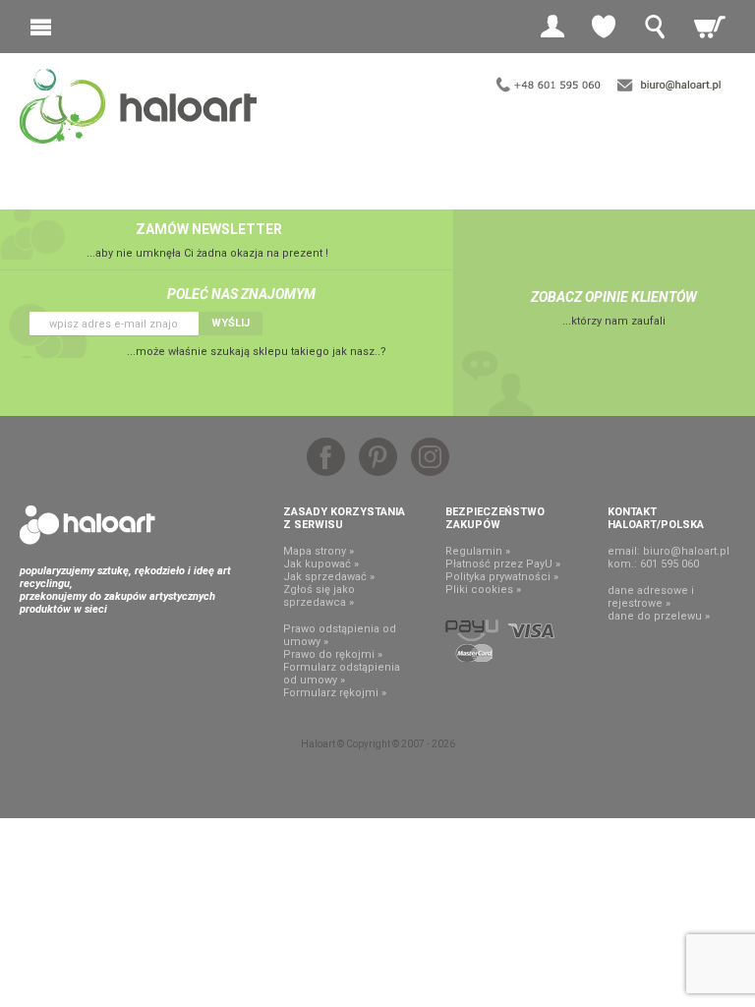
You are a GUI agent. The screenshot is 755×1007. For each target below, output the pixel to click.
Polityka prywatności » (501, 576)
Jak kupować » (321, 564)
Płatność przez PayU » (502, 564)
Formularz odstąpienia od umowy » (341, 673)
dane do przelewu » (659, 616)
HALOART (87, 525)
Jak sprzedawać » (329, 576)
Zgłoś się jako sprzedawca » (319, 596)
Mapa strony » (318, 551)
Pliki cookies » (483, 589)
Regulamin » (477, 551)
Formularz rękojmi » (334, 692)
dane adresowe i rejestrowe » (651, 597)
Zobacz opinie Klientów (614, 297)
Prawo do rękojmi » (332, 654)
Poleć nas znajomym (241, 294)
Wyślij (230, 323)
